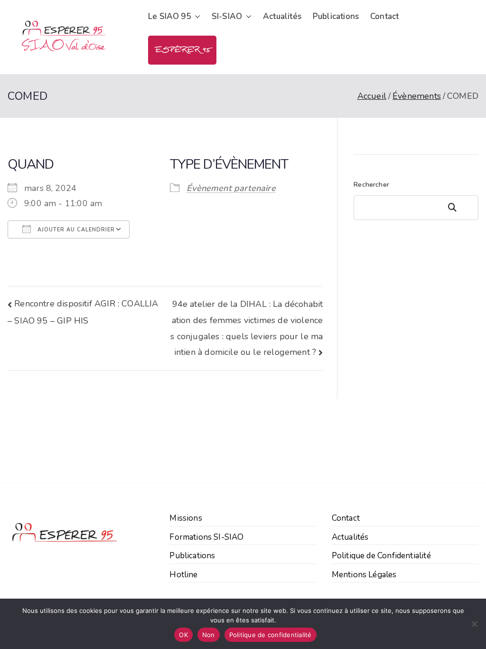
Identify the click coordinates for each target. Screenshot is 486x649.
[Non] (474, 624)
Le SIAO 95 (169, 16)
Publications (336, 16)
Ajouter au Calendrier (75, 229)
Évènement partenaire (231, 188)
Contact (384, 16)
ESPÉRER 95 (182, 50)
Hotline (183, 574)
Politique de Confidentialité (381, 555)
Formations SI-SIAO (206, 537)
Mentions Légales (364, 574)
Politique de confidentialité (270, 635)
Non (208, 635)
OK (183, 635)
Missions (185, 518)
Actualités (282, 16)
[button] (195, 17)
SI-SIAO (227, 16)
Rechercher (371, 184)
